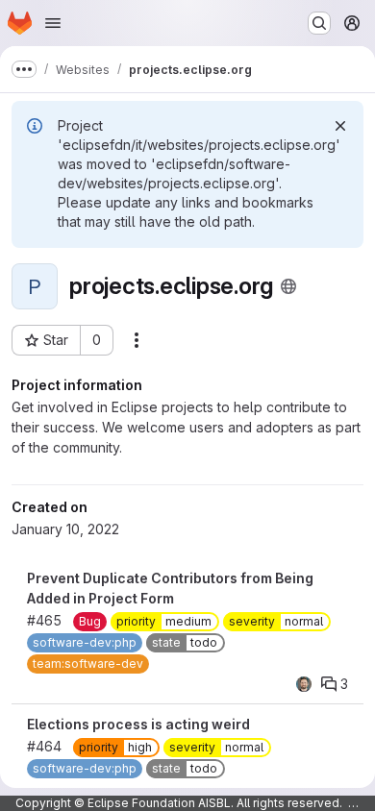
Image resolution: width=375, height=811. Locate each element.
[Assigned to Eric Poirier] (304, 684)
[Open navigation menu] (53, 23)
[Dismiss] (340, 125)
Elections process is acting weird (138, 724)
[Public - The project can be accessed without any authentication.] (288, 286)
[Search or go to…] (319, 23)
